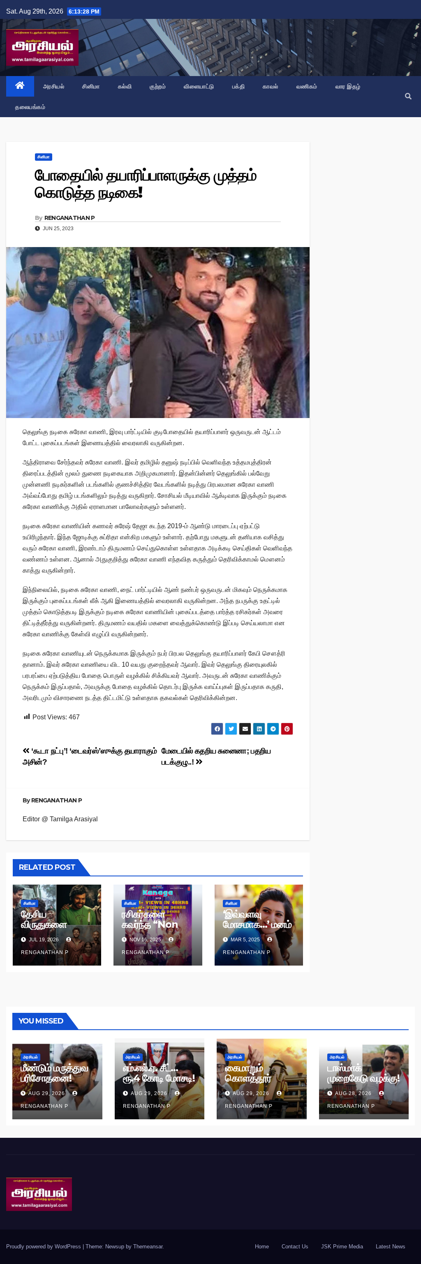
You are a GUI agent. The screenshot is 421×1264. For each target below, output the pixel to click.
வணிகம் (306, 86)
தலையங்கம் (30, 107)
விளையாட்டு (199, 86)
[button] (408, 96)
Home (262, 1246)
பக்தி (238, 86)
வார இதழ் (348, 86)
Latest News (390, 1246)
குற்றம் (158, 86)
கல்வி (125, 86)
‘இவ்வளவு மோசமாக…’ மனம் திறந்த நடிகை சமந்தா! (257, 929)
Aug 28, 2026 (353, 1093)
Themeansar (147, 1246)
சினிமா (91, 86)
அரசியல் (54, 86)
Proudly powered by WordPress (44, 1246)
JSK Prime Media (342, 1246)
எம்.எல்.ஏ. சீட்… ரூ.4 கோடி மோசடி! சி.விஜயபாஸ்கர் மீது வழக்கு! (159, 1083)
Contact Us (295, 1246)
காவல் (270, 86)
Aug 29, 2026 (46, 1093)
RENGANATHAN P (69, 218)
